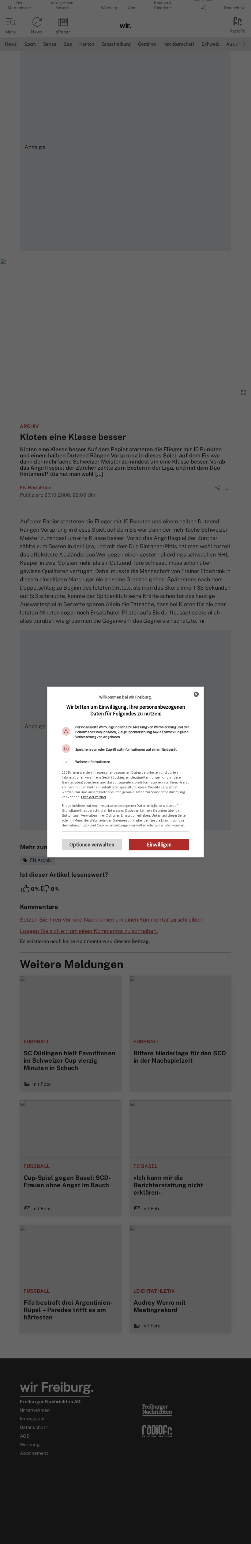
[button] (125, 762)
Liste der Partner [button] (93, 797)
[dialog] (125, 772)
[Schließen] (196, 694)
